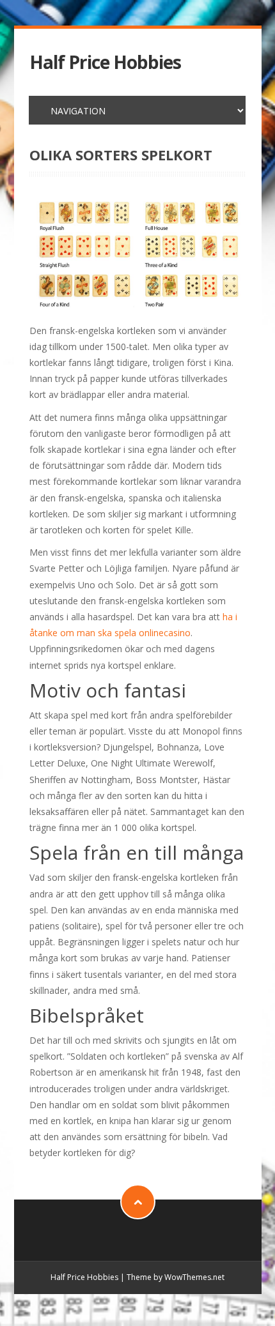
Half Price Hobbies (105, 62)
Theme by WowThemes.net (175, 1277)
